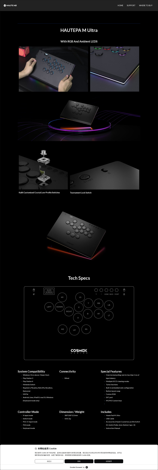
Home (120, 5)
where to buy (145, 5)
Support (131, 5)
